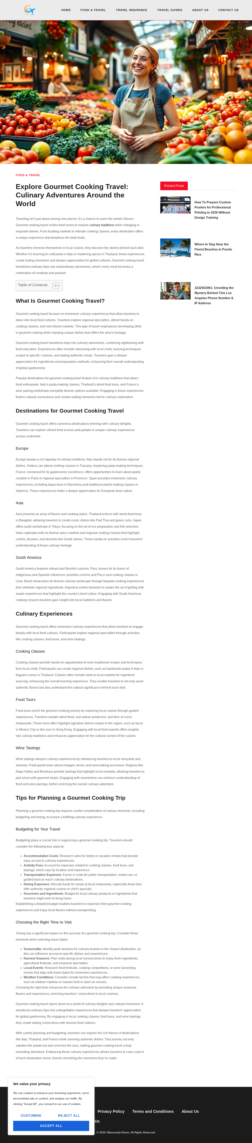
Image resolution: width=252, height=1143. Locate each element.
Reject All (69, 1115)
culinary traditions (101, 225)
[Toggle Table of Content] (54, 285)
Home (66, 10)
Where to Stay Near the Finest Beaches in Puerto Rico (213, 249)
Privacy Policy (111, 1111)
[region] (51, 1106)
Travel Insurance (131, 10)
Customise (31, 1115)
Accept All (51, 1125)
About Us (200, 10)
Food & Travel (93, 10)
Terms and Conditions (153, 1111)
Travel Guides (170, 10)
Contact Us (228, 10)
